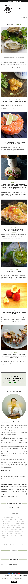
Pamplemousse (14, 529)
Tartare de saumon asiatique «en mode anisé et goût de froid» (14, 143)
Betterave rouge (19, 517)
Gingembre (19, 525)
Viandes (16, 182)
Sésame (3, 535)
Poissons (15, 140)
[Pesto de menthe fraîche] (14, 254)
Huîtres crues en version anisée (14, 57)
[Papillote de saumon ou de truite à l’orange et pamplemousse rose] (14, 212)
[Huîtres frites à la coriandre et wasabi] (14, 84)
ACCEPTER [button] (14, 581)
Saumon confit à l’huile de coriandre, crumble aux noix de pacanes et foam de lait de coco (14, 356)
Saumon (20, 533)
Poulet (3, 533)
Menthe (8, 527)
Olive (3, 529)
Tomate (11, 535)
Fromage (13, 525)
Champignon (9, 521)
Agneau (3, 517)
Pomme (16, 531)
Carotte (3, 521)
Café (11, 519)
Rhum (8, 533)
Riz (11, 533)
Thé (7, 535)
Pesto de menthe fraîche (14, 271)
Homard (3, 527)
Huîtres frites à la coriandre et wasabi (14, 101)
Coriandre (17, 523)
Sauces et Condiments (14, 269)
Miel (13, 527)
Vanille (16, 535)
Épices (14, 310)
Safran (15, 533)
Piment (3, 531)
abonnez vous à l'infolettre (8, 442)
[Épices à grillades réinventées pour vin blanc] (14, 295)
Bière (3, 519)
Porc (21, 531)
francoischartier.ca (17, 1)
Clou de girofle (5, 523)
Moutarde (18, 527)
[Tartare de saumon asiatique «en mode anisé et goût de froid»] (14, 125)
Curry (3, 525)
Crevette (22, 523)
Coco (12, 523)
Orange (7, 529)
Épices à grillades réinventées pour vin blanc (14, 313)
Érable (3, 537)
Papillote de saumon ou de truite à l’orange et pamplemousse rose (14, 230)
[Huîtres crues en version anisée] (14, 40)
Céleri (8, 525)
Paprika (20, 529)
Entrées (9, 99)
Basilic (12, 517)
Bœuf (12, 182)
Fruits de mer (12, 55)
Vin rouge (22, 535)
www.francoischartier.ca (7, 467)
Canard (15, 519)
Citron (21, 521)
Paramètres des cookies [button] (18, 579)
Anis (8, 517)
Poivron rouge (10, 531)
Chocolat (16, 521)
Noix (23, 527)
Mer (17, 55)
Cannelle (21, 519)
